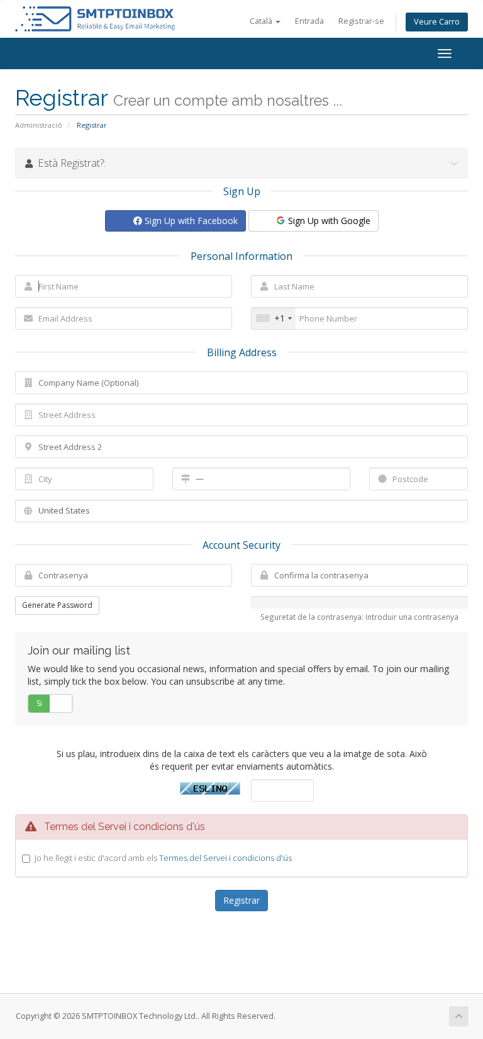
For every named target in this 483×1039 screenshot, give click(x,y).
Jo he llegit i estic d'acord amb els (163, 857)
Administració (38, 125)
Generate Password (57, 605)
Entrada (309, 21)
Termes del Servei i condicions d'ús (225, 857)
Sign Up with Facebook (190, 221)
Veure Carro (437, 21)
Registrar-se (361, 21)
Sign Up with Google (328, 221)
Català (262, 21)
